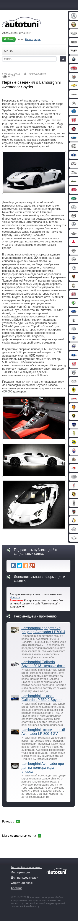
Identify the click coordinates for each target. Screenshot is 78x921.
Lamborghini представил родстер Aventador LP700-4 (43, 630)
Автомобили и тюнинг (26, 867)
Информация (20, 872)
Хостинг (16, 888)
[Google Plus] (32, 565)
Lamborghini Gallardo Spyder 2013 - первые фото (43, 664)
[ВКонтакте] (13, 565)
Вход (10, 39)
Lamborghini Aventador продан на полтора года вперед (43, 767)
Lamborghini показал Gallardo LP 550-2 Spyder (41, 698)
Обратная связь (22, 882)
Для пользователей (24, 877)
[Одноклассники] (25, 565)
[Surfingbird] (38, 565)
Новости (15, 597)
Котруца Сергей (37, 73)
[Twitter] (19, 565)
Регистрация (33, 39)
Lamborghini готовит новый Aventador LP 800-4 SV (43, 732)
